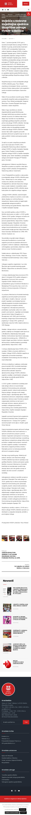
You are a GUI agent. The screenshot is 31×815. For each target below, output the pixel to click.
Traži (26, 722)
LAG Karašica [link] (5, 779)
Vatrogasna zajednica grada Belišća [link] (12, 782)
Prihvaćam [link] (22, 809)
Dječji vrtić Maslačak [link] (7, 756)
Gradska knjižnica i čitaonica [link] (9, 758)
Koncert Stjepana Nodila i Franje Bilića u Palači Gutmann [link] (20, 618)
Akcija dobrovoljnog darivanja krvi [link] (18, 662)
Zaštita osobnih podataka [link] (12, 812)
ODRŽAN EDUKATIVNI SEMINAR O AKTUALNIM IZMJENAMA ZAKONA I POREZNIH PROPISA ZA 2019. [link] (11, 554)
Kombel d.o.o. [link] (5, 736)
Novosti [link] (10, 14)
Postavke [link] (23, 812)
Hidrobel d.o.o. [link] (6, 739)
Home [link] (3, 14)
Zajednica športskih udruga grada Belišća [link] (13, 777)
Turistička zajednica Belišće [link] (9, 775)
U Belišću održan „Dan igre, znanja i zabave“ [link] (20, 605)
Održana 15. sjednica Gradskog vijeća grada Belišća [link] (20, 632)
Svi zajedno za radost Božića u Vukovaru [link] (21, 566)
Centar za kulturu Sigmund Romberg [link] (12, 760)
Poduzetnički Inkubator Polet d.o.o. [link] (11, 741)
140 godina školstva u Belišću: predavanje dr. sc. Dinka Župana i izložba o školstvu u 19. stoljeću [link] (20, 590)
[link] (29, 14)
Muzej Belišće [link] (5, 762)
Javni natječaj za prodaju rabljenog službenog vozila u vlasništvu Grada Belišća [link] (19, 647)
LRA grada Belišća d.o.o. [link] (8, 743)
